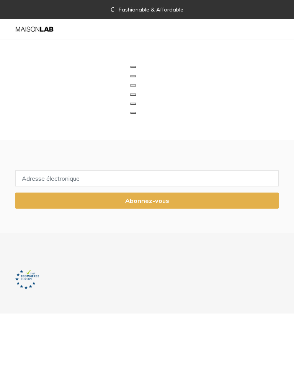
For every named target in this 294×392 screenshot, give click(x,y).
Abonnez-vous (147, 200)
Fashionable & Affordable (150, 9)
